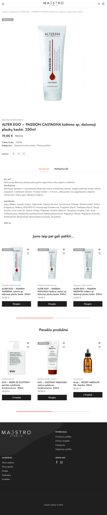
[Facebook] (57, 463)
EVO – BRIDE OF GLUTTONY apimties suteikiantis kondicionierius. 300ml (16, 385)
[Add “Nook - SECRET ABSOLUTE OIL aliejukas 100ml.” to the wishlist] (99, 347)
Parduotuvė (14, 11)
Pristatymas (60, 445)
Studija (5, 470)
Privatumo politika (63, 436)
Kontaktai (6, 479)
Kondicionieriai (8, 379)
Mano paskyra (8, 462)
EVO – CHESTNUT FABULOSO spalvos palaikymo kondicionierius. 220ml (52, 385)
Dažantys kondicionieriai (12, 119)
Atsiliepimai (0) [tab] (61, 168)
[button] (16, 397)
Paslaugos (6, 475)
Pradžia (5, 11)
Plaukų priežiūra (44, 145)
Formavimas (78, 379)
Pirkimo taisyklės (62, 440)
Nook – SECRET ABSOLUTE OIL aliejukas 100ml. (86, 384)
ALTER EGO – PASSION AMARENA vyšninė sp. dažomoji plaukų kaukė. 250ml (16, 291)
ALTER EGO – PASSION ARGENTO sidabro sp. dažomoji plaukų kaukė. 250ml (87, 291)
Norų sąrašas (7, 466)
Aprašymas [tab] (44, 168)
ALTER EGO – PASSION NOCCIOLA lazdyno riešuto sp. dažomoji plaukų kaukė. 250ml (52, 291)
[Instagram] (61, 463)
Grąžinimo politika (63, 449)
